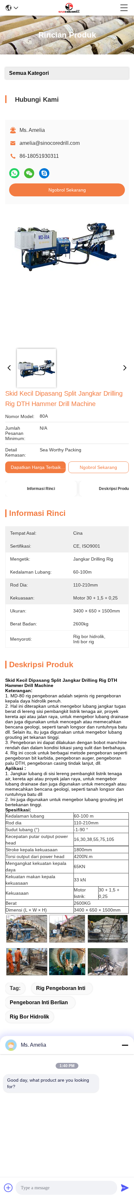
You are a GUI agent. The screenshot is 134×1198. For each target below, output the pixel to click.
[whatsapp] (14, 173)
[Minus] (125, 1045)
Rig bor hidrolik (29, 1016)
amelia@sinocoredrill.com (50, 143)
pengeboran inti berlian (39, 1002)
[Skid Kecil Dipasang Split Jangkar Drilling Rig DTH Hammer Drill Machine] (65, 276)
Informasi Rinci (41, 488)
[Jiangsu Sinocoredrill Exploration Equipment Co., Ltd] (69, 8)
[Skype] (44, 173)
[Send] (125, 1188)
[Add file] (8, 1188)
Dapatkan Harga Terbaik (36, 467)
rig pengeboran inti (60, 988)
